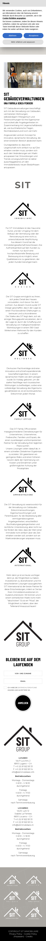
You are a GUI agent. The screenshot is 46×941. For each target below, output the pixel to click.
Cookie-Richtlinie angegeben (14, 18)
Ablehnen (12, 36)
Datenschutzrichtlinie (27, 687)
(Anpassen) (19, 936)
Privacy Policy (15, 934)
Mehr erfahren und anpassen (23, 42)
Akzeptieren (33, 36)
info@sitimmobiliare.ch (23, 825)
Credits (29, 936)
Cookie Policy (30, 934)
